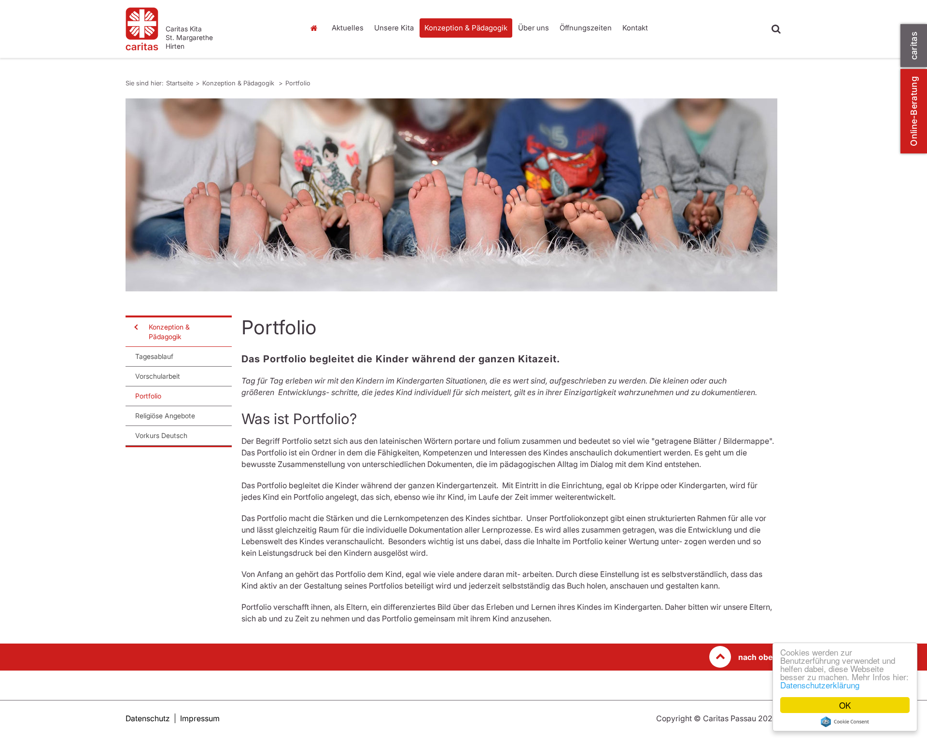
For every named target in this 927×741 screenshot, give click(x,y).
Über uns (533, 27)
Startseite (316, 28)
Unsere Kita (394, 27)
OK (845, 705)
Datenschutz (148, 718)
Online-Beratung (914, 111)
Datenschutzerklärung (819, 685)
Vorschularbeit (157, 376)
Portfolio (297, 83)
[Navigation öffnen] (135, 327)
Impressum (200, 718)
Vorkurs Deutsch (161, 435)
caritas (914, 45)
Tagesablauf (154, 356)
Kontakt (635, 27)
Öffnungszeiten (586, 27)
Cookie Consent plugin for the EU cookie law (845, 721)
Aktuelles (348, 27)
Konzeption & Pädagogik (465, 27)
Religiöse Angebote (165, 416)
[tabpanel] (451, 194)
